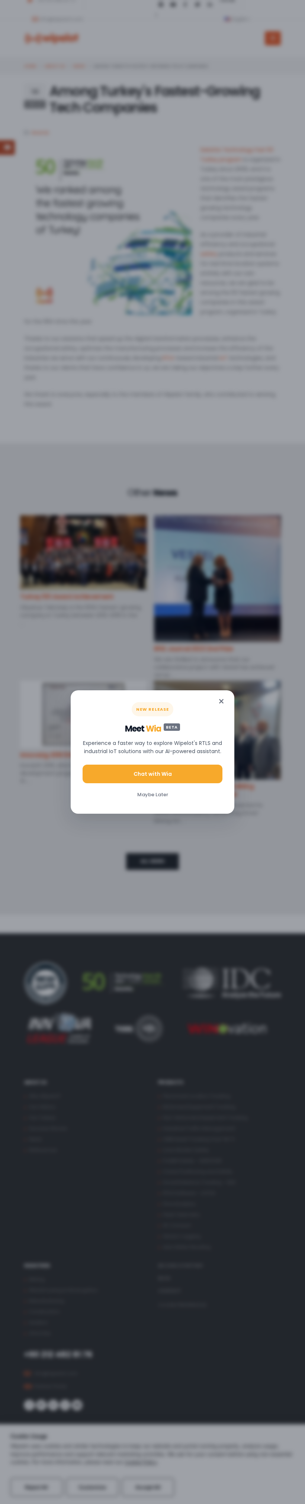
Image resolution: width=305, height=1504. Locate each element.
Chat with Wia (153, 774)
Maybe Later (152, 794)
